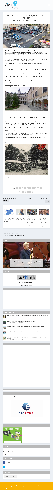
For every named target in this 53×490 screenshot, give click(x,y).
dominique (19, 20)
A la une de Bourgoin (15, 322)
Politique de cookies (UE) (7, 486)
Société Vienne (20, 327)
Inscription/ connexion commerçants (9, 454)
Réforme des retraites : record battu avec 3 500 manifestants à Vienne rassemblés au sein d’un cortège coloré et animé (32, 220)
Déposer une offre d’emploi (8, 451)
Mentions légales (6, 485)
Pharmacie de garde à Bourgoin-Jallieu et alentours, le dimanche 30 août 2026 (21, 321)
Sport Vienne (20, 333)
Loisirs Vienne (20, 317)
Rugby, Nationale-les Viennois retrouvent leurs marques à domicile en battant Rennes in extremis (24, 331)
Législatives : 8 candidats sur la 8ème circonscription (9, 218)
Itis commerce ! (20, 483)
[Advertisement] (12, 300)
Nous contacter (5, 448)
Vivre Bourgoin (37, 485)
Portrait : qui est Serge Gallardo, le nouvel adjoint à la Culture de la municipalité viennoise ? (21, 219)
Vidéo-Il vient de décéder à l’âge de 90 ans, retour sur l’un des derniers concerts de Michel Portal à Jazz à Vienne (26, 262)
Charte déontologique (14, 485)
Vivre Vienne (27, 485)
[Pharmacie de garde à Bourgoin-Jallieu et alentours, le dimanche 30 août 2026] (4, 322)
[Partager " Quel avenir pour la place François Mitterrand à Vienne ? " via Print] (40, 188)
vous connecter (10, 235)
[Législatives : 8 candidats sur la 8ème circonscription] (9, 212)
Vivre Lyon (32, 485)
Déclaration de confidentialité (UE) (19, 486)
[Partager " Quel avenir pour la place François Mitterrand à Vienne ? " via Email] (38, 188)
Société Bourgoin (21, 322)
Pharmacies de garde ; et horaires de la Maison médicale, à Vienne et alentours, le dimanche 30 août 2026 (26, 326)
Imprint (27, 486)
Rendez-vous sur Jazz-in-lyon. (26, 285)
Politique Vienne (30, 20)
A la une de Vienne (14, 317)
